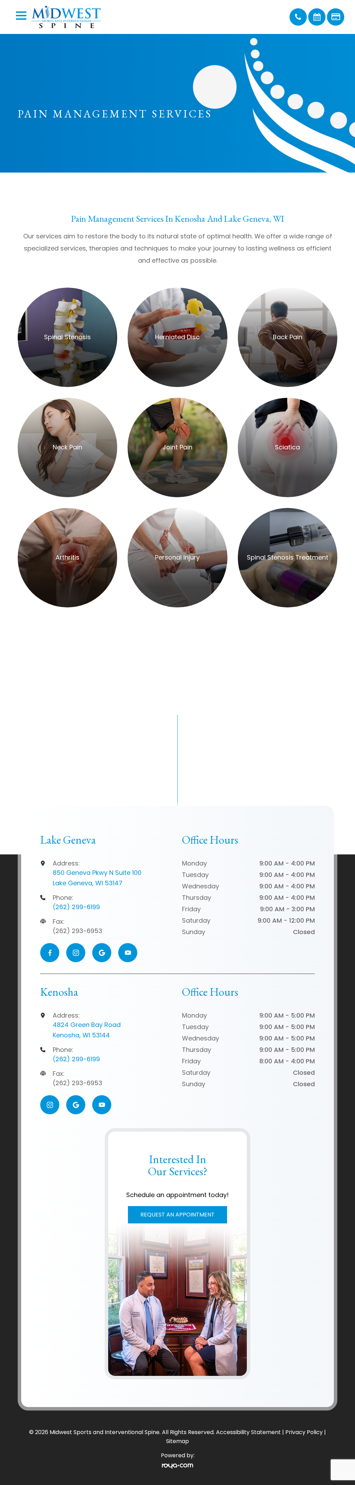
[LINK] (26, 291)
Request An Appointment (177, 1215)
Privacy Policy (304, 1432)
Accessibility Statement (248, 1432)
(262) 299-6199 (76, 907)
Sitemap (177, 1441)
